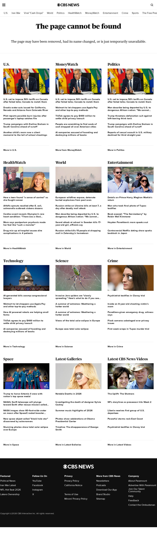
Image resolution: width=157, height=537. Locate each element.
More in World (63, 248)
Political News (7, 481)
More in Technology (14, 346)
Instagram (37, 490)
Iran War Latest (8, 485)
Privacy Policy (71, 481)
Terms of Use (71, 494)
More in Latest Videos (119, 444)
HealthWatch (75, 13)
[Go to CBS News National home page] (68, 4)
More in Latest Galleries (68, 444)
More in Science (64, 346)
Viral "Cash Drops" (33, 13)
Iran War (16, 13)
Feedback (133, 500)
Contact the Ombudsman (141, 505)
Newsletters (102, 481)
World (50, 13)
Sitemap (100, 499)
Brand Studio (103, 494)
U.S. (6, 13)
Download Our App (106, 490)
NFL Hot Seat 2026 (10, 490)
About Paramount (137, 481)
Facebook (37, 485)
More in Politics (116, 150)
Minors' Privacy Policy (75, 499)
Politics (60, 13)
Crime (125, 13)
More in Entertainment (120, 248)
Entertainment (110, 13)
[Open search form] (152, 5)
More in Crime (115, 346)
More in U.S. (10, 150)
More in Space (11, 444)
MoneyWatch (92, 13)
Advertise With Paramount (142, 485)
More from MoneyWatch (69, 150)
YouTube (37, 481)
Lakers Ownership (9, 494)
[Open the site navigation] (24, 5)
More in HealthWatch (14, 248)
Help (130, 496)
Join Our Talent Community (136, 490)
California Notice (73, 485)
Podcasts (101, 485)
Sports (135, 13)
